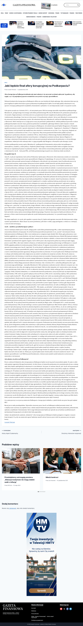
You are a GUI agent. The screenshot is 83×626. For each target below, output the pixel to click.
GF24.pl (10, 485)
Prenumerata (35, 613)
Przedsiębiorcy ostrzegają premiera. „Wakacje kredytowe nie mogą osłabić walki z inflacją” (20, 479)
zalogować (12, 508)
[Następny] (78, 469)
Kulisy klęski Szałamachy (10, 432)
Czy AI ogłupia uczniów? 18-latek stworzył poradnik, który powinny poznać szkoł (21, 24)
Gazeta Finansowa (13, 607)
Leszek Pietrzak (12, 89)
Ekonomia (51, 13)
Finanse (72, 13)
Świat (6, 13)
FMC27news (78, 13)
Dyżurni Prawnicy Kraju (30, 13)
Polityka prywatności (37, 620)
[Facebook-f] (67, 609)
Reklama (33, 611)
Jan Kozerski (52, 480)
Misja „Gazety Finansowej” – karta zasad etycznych (42, 617)
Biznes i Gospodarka (15, 13)
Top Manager (64, 13)
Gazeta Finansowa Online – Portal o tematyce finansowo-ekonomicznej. (11, 613)
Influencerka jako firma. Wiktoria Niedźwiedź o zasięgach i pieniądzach (76, 24)
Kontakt (33, 608)
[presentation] (21, 460)
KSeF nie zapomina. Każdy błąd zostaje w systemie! (58, 23)
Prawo (57, 13)
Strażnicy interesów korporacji (71, 432)
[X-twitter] (64, 609)
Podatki (39, 16)
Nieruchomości (31, 16)
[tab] (38, 491)
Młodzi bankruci (52, 477)
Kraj (2, 13)
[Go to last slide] (4, 469)
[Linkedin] (70, 609)
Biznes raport (43, 13)
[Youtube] (61, 609)
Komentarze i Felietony (49, 16)
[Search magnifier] (78, 5)
